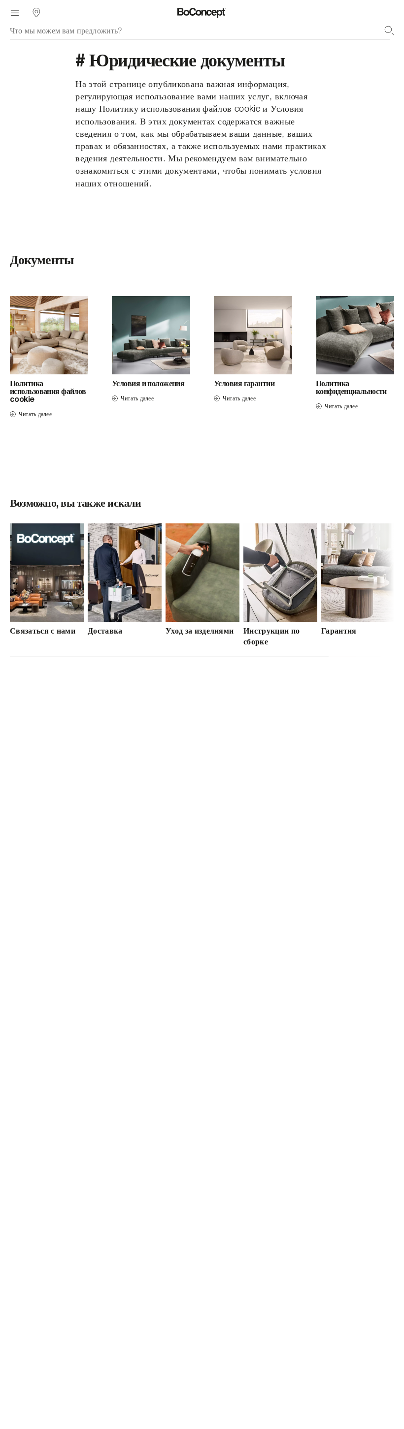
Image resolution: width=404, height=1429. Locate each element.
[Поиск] (389, 30)
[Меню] (15, 13)
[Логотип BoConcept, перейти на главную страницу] (201, 13)
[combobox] (202, 30)
